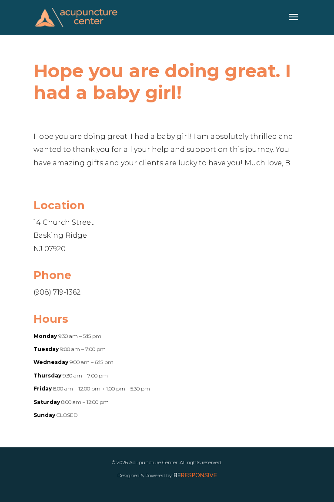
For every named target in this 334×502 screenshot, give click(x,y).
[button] (294, 22)
